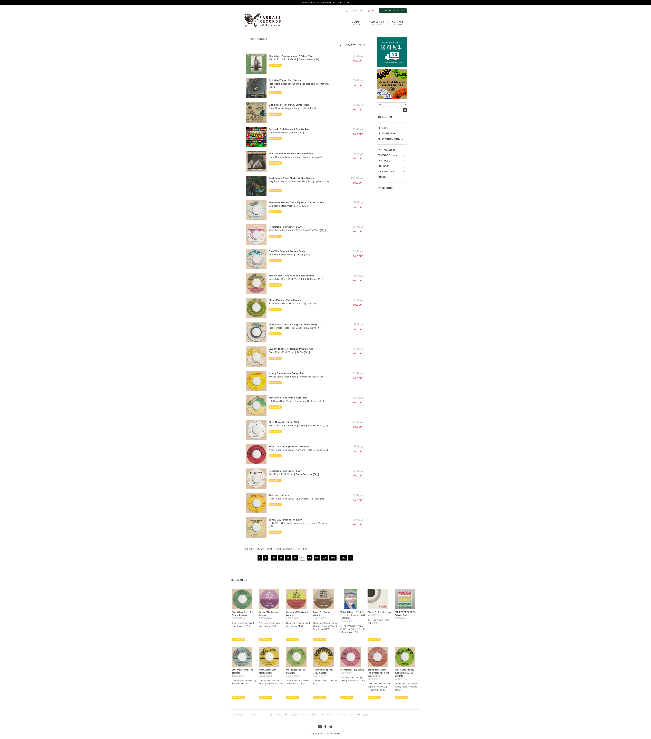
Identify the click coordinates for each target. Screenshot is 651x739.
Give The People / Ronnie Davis (287, 251)
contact (397, 23)
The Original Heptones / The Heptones (291, 153)
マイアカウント (344, 714)
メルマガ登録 (326, 714)
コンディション (254, 714)
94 (281, 557)
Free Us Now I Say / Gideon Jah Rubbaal (292, 275)
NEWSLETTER (376, 23)
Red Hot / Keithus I (279, 495)
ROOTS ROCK (259, 39)
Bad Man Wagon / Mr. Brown (285, 80)
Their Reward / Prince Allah (284, 422)
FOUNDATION (389, 133)
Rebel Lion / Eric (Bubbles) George (289, 446)
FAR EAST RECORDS (394, 11)
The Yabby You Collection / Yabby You (291, 56)
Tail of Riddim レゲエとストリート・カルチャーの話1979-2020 (352, 615)
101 (333, 557)
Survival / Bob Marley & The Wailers (289, 129)
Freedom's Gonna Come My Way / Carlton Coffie (296, 202)
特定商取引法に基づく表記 (303, 714)
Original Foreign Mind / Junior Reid (289, 104)
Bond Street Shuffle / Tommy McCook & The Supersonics (378, 673)
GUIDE (356, 23)
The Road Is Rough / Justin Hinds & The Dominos (404, 673)
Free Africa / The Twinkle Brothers (288, 397)
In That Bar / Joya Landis (352, 670)
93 (274, 557)
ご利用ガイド (237, 714)
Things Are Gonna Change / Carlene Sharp (293, 324)
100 (324, 557)
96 (295, 557)
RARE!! (386, 128)
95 (288, 557)
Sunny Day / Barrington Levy (285, 519)
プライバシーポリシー (276, 714)
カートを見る (362, 714)
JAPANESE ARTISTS (392, 138)
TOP (246, 39)
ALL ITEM (387, 117)
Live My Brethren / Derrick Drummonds (291, 348)
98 (309, 557)
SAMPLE (276, 65)
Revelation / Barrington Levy (285, 226)
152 (343, 557)
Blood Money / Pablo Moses (285, 300)
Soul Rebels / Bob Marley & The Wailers (291, 178)
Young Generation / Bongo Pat (286, 373)
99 (316, 557)
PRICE (362, 45)
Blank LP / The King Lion (379, 612)
